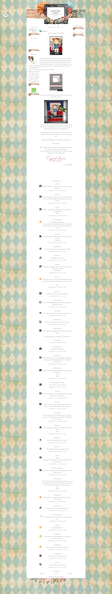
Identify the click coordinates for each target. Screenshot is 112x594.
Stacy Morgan (56, 553)
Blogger (80, 26)
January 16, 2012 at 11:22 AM (57, 230)
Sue (56, 455)
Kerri (56, 391)
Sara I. (56, 402)
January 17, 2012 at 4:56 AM (57, 387)
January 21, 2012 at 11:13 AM (57, 491)
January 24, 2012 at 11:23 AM (57, 549)
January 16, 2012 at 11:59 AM (57, 242)
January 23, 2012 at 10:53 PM (57, 540)
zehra (56, 525)
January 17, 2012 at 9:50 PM (57, 408)
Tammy (56, 264)
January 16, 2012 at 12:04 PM (57, 251)
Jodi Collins (56, 545)
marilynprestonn (56, 328)
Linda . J (56, 234)
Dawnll (56, 255)
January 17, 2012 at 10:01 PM (57, 421)
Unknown (56, 495)
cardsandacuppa (56, 219)
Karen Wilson (56, 319)
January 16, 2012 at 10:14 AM (57, 215)
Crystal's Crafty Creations (55, 12)
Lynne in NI (56, 300)
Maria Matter (56, 246)
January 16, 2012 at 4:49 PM (57, 296)
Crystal (34, 62)
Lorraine (56, 446)
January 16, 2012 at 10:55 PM (57, 364)
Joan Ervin (56, 355)
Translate (35, 32)
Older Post (70, 573)
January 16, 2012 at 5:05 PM (57, 315)
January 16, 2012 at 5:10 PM (57, 324)
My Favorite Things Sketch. (61, 64)
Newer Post (41, 573)
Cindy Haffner (56, 346)
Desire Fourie (56, 368)
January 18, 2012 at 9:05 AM (57, 433)
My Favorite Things (69, 165)
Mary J (56, 291)
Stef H (56, 277)
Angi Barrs (56, 438)
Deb (56, 207)
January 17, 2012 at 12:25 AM (57, 378)
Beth (56, 562)
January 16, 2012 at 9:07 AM (57, 190)
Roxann (56, 425)
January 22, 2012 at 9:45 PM (57, 521)
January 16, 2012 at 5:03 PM (57, 306)
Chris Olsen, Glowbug (56, 468)
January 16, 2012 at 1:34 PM (57, 273)
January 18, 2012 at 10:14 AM (57, 442)
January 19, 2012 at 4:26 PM (57, 464)
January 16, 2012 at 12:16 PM (57, 260)
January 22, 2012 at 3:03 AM (57, 501)
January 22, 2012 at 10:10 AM (57, 510)
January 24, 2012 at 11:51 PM (57, 558)
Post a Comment (56, 571)
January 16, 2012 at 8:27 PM (57, 351)
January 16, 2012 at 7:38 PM (57, 342)
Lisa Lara (56, 311)
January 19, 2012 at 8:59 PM (57, 474)
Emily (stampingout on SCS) (56, 382)
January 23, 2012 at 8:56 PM (57, 530)
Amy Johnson (56, 505)
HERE (62, 33)
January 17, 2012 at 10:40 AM (57, 398)
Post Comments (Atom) (58, 576)
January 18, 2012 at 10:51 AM (57, 451)
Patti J (56, 194)
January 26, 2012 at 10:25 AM (57, 567)
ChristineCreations (56, 514)
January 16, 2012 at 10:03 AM (57, 203)
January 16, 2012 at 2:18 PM (57, 287)
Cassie (56, 184)
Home (56, 573)
